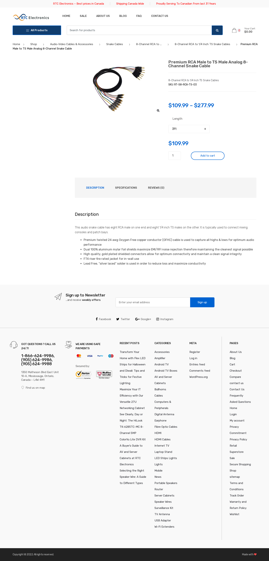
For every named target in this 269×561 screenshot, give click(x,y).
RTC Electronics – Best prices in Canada (78, 3)
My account (237, 420)
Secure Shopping (240, 464)
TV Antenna (162, 514)
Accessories (162, 352)
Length (177, 118)
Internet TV (161, 445)
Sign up (202, 302)
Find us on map (35, 387)
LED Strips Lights (165, 458)
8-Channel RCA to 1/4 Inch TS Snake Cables (202, 44)
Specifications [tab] (126, 187)
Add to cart (207, 155)
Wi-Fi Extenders (164, 526)
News (157, 476)
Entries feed (197, 364)
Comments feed (199, 370)
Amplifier (159, 358)
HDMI (157, 433)
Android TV (161, 364)
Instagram (166, 319)
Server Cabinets (164, 495)
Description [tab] (95, 187)
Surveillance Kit (163, 508)
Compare (235, 377)
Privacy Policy (238, 439)
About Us (103, 16)
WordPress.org (198, 377)
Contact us (159, 16)
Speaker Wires (163, 501)
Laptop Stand (163, 452)
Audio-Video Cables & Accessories (71, 44)
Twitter (125, 319)
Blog (123, 16)
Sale (83, 16)
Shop (33, 44)
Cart (232, 364)
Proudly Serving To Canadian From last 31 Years (186, 3)
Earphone (160, 420)
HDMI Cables (162, 439)
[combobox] (139, 30)
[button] (158, 110)
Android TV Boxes (165, 370)
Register (194, 352)
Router (158, 489)
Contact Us (237, 389)
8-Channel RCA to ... (149, 44)
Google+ (146, 319)
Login (233, 414)
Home (66, 16)
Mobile (158, 470)
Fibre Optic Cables (165, 426)
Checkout (236, 370)
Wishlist (234, 514)
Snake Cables (114, 44)
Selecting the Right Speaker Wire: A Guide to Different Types (133, 477)
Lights (158, 464)
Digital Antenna (164, 414)
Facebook (105, 319)
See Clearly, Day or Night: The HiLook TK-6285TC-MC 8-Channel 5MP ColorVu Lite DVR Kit (133, 427)
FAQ (139, 16)
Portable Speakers (165, 483)
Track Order (237, 495)
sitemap (235, 476)
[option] (119, 87)
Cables (158, 395)
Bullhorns (160, 389)
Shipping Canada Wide (130, 3)
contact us (237, 383)
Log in (193, 358)
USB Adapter (162, 520)
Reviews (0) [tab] (156, 187)
